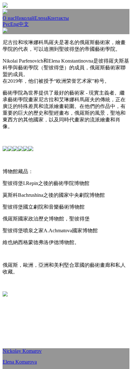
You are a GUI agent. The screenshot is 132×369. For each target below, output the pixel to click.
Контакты (58, 18)
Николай (24, 18)
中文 (24, 24)
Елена (40, 18)
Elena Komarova (20, 362)
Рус (6, 24)
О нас (9, 18)
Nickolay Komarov (22, 351)
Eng (14, 24)
